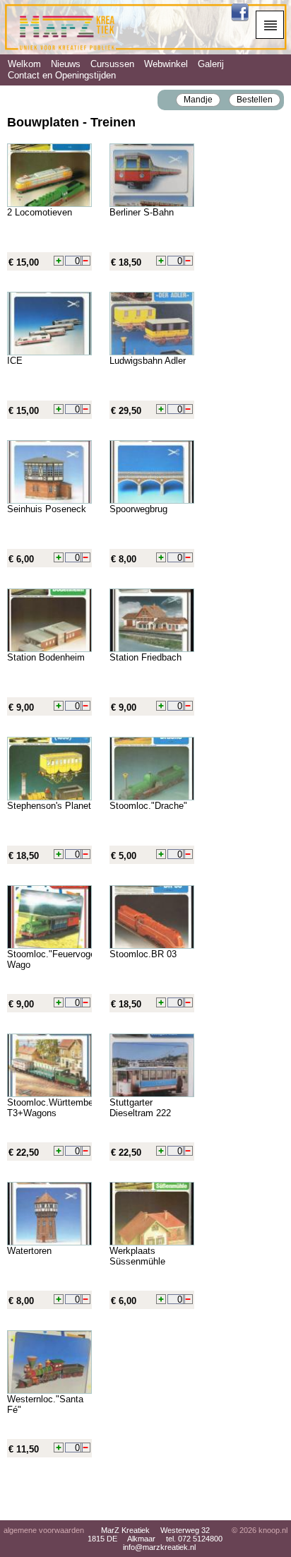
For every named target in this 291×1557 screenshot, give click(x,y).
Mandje (198, 99)
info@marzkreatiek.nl (159, 1547)
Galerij (211, 64)
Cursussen (112, 64)
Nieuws (66, 64)
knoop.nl (273, 1530)
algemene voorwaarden (44, 1530)
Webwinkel (166, 64)
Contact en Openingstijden (62, 75)
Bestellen (255, 99)
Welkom (24, 64)
